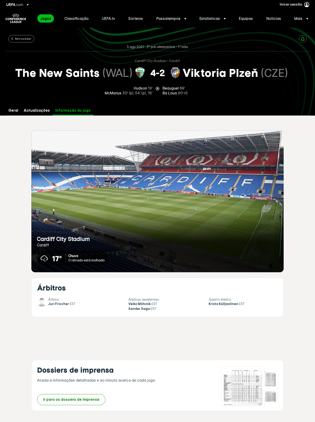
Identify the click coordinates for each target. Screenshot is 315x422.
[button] (171, 18)
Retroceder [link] (23, 38)
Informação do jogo (73, 110)
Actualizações (37, 110)
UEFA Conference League (16, 18)
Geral (13, 110)
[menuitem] (46, 18)
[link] (45, 18)
